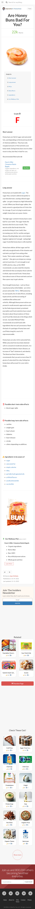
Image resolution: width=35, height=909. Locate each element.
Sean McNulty (14, 576)
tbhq (7, 471)
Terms (17, 901)
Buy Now (26, 168)
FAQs (10, 86)
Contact (23, 900)
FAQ (17, 900)
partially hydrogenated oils (15, 474)
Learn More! (9, 563)
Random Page (19, 684)
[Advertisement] (17, 381)
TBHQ (17, 291)
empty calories (11, 467)
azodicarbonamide (12, 481)
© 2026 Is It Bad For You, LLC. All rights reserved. (17, 907)
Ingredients (12, 95)
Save (30, 8)
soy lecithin (10, 484)
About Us (11, 900)
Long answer (12, 82)
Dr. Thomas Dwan (16, 8)
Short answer (12, 78)
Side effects (12, 90)
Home (5, 900)
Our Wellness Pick (14, 99)
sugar (23, 193)
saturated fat (10, 464)
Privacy (30, 900)
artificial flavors (11, 477)
